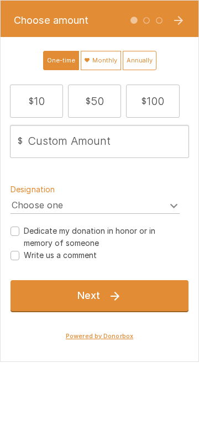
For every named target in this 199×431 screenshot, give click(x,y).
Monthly (104, 60)
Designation (33, 189)
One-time (61, 60)
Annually (140, 60)
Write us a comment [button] (60, 255)
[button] (37, 101)
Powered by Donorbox (99, 336)
